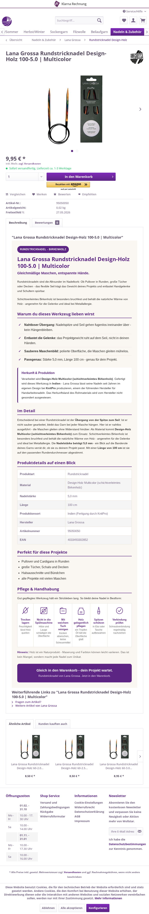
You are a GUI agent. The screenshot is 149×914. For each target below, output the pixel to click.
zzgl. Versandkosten (30, 163)
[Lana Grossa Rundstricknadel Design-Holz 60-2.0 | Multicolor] (30, 746)
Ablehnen (48, 908)
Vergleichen (17, 194)
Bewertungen (46, 222)
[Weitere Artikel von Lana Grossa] (136, 57)
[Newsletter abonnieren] (139, 831)
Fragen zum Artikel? (28, 702)
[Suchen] (99, 20)
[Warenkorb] (143, 20)
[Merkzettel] (124, 20)
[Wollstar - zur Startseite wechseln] (7, 21)
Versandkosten (72, 872)
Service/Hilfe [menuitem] (134, 11)
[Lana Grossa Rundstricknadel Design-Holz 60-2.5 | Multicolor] (74, 746)
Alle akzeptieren (71, 908)
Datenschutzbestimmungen (127, 844)
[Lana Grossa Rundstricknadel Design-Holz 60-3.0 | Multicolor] (119, 746)
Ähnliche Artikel (19, 724)
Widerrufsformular (52, 816)
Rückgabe (46, 812)
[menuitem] (79, 20)
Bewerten (64, 194)
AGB (77, 816)
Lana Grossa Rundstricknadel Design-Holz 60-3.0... (119, 766)
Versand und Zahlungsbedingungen (55, 805)
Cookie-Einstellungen (88, 802)
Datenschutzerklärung (89, 812)
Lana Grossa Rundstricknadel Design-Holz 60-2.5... (74, 766)
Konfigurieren (98, 908)
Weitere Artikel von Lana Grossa (36, 705)
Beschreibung (18, 222)
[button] (68, 186)
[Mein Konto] (133, 20)
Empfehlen (88, 194)
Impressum (82, 821)
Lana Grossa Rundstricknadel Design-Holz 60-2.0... (30, 766)
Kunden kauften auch (52, 724)
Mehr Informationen (108, 898)
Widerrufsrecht (84, 807)
